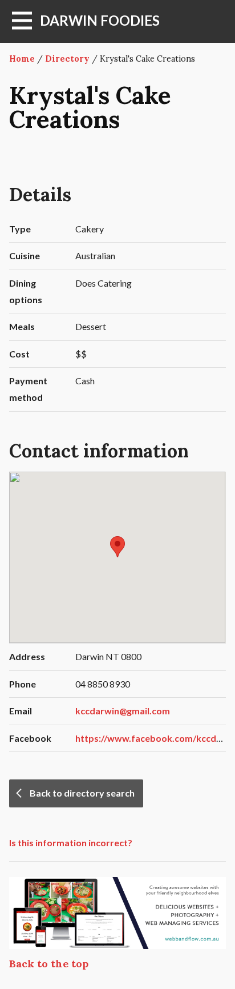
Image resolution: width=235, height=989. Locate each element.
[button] (117, 547)
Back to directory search (82, 792)
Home (22, 59)
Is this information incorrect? (70, 842)
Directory (67, 59)
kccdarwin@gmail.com (122, 710)
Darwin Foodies (100, 20)
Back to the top (48, 963)
